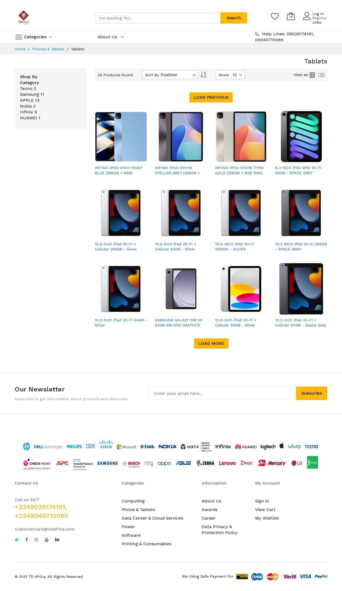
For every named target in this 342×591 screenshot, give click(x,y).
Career (209, 518)
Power (128, 526)
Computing (133, 501)
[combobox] (157, 18)
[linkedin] (57, 540)
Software (131, 535)
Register (319, 18)
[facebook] (26, 540)
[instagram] (36, 540)
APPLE (27, 100)
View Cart (265, 509)
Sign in (262, 501)
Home (21, 49)
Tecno (26, 88)
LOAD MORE (211, 343)
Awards (209, 509)
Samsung (29, 94)
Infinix (26, 112)
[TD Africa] (24, 18)
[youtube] (47, 540)
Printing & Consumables (146, 543)
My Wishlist (267, 518)
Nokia (26, 106)
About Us (211, 501)
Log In (318, 14)
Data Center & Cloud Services (152, 518)
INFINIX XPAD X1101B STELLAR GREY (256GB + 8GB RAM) (177, 173)
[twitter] (17, 540)
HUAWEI (28, 117)
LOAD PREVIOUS (211, 97)
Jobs (316, 22)
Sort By (152, 75)
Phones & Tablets (48, 49)
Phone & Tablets (138, 509)
